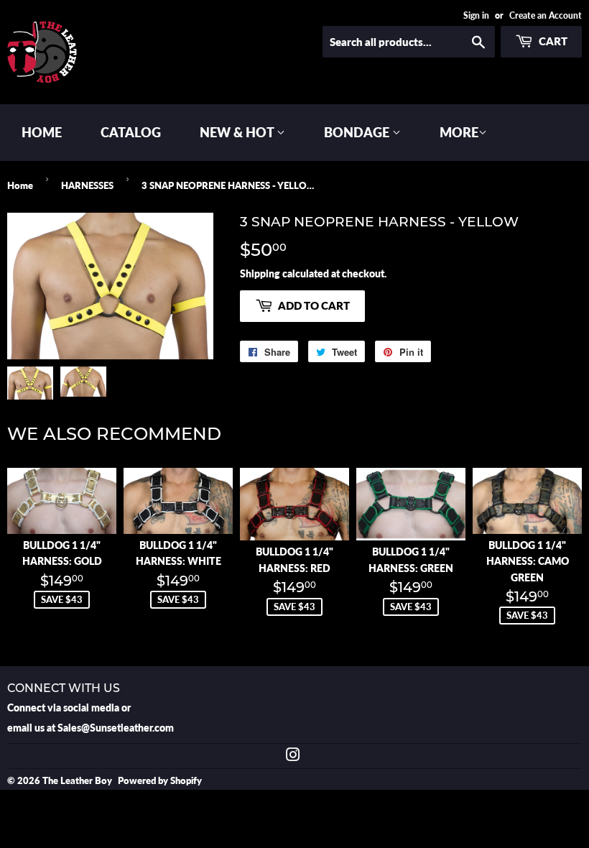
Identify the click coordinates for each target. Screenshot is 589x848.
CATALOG (131, 132)
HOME (42, 132)
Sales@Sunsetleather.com (115, 728)
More (459, 132)
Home (20, 185)
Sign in (476, 15)
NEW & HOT (238, 132)
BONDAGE (358, 132)
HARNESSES (87, 185)
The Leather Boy (77, 780)
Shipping (260, 273)
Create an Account (545, 15)
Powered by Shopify (160, 780)
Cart (552, 40)
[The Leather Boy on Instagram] (293, 756)
